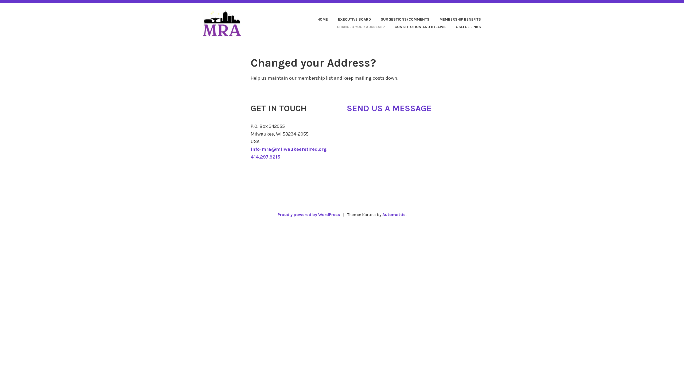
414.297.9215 (265, 157)
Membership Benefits (460, 19)
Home (322, 19)
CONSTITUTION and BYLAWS (420, 27)
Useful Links (468, 27)
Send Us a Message (389, 108)
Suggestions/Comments (405, 19)
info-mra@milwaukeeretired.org (289, 149)
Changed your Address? (361, 27)
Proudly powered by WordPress (309, 214)
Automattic (394, 214)
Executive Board (354, 19)
